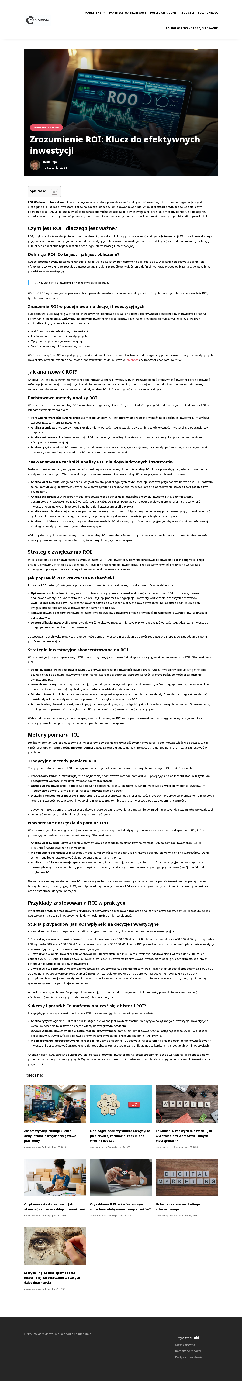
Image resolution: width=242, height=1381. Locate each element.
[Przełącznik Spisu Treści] (52, 191)
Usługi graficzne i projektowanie (192, 28)
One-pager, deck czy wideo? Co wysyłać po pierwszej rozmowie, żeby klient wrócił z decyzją (120, 1136)
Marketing (93, 12)
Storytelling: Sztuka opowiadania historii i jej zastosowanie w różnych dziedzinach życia (52, 1278)
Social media (208, 12)
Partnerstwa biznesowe (127, 12)
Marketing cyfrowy (46, 127)
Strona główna (185, 1344)
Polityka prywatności (189, 1357)
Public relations (163, 12)
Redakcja (46, 1147)
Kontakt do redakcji (188, 1351)
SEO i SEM (187, 12)
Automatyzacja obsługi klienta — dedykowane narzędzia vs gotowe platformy (50, 1136)
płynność (132, 360)
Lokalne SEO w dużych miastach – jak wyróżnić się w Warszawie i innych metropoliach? (184, 1136)
